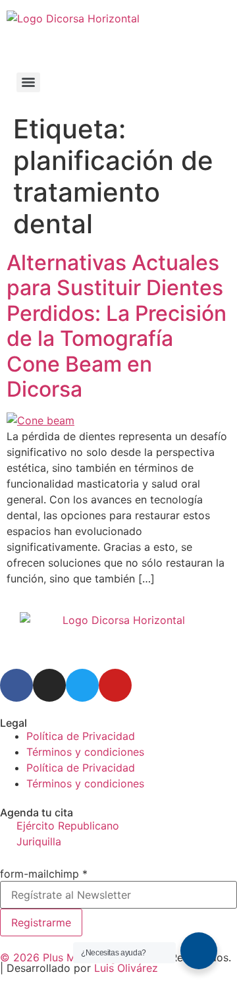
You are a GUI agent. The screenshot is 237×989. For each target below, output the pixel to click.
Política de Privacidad (80, 736)
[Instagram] (49, 685)
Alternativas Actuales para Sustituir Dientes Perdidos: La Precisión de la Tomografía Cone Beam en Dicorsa (116, 326)
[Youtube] (115, 685)
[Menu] (28, 82)
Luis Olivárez (126, 968)
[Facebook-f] (16, 685)
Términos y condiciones (85, 751)
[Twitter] (82, 685)
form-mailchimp (44, 873)
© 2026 (21, 957)
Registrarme (41, 922)
